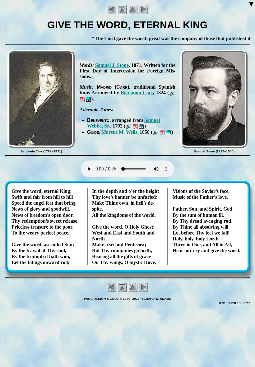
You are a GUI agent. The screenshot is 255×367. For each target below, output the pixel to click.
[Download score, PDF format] (82, 98)
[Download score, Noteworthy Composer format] (88, 98)
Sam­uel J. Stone (112, 65)
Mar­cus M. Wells (119, 132)
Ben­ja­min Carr (137, 92)
